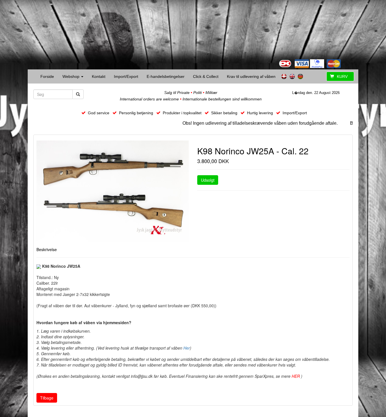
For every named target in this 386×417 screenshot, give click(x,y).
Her (186, 348)
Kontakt (98, 76)
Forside (47, 76)
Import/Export (126, 76)
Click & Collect (205, 76)
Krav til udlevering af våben (251, 76)
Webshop (71, 76)
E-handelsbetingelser (166, 76)
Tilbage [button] (46, 398)
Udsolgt (207, 180)
